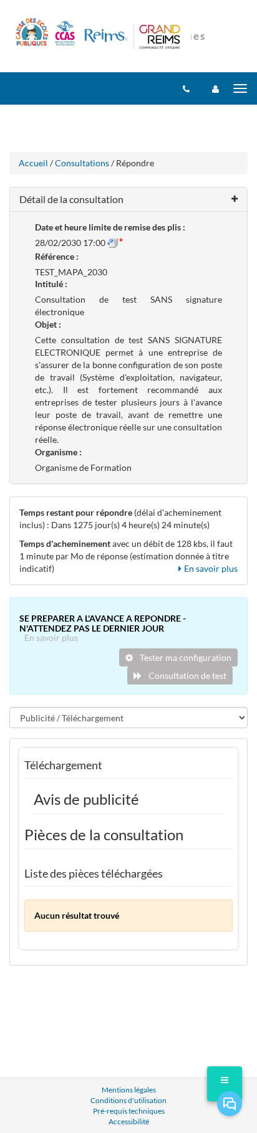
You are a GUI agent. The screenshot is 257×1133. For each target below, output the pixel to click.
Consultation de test (186, 675)
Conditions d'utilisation (128, 1100)
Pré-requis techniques (129, 1111)
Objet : (48, 324)
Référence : (57, 256)
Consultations (82, 163)
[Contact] (186, 88)
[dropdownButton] (224, 1083)
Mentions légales (129, 1089)
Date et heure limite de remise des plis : (110, 227)
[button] (128, 199)
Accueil (33, 163)
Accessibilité (129, 1121)
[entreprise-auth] (215, 88)
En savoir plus (211, 568)
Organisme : (58, 452)
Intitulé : (51, 283)
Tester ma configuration (184, 657)
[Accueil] (98, 34)
